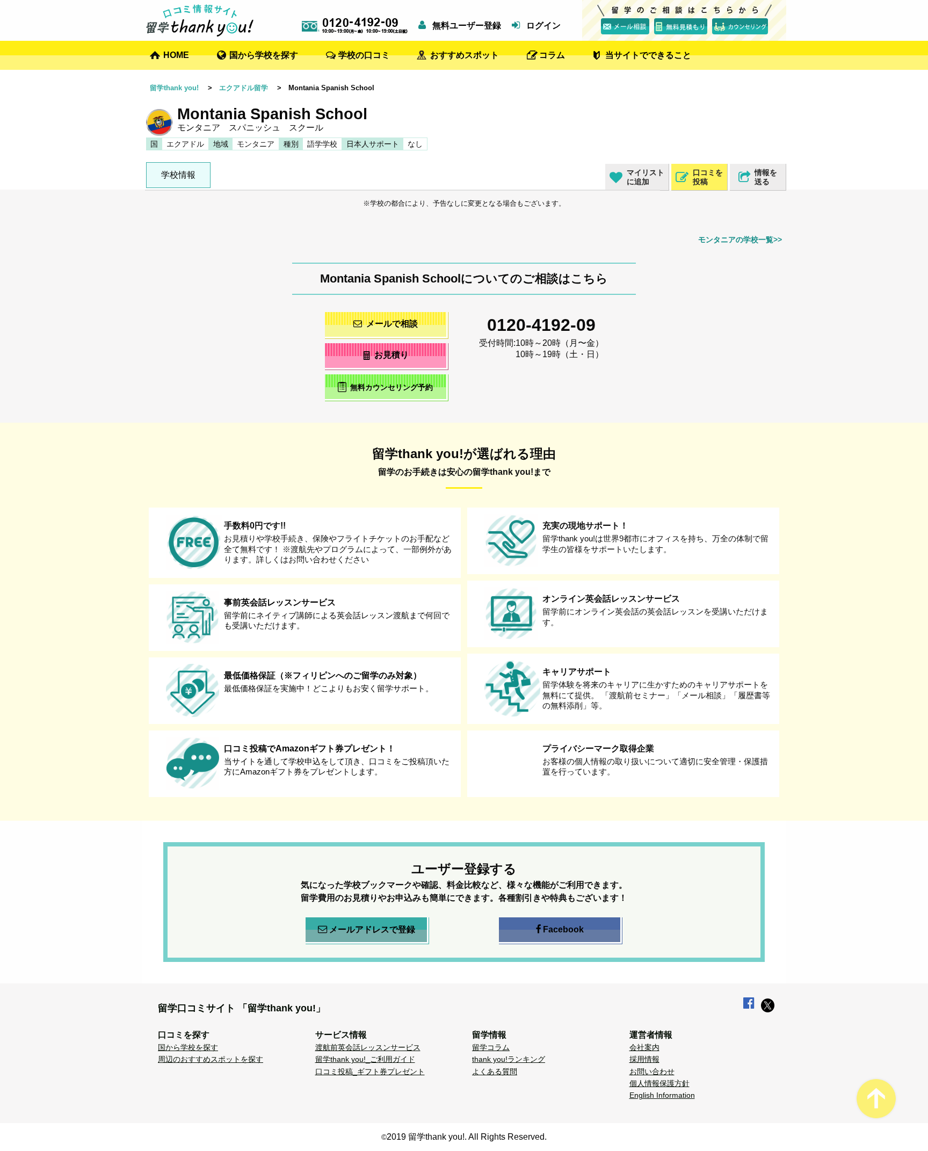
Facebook (563, 929)
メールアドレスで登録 (372, 929)
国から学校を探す (263, 55)
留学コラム (491, 1047)
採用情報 (644, 1059)
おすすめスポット (464, 55)
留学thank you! (174, 88)
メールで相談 (392, 323)
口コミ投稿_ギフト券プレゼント (370, 1071)
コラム (552, 55)
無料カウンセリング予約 (391, 387)
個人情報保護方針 (659, 1083)
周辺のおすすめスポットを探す (210, 1059)
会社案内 (644, 1047)
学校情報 (178, 174)
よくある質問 (494, 1071)
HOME (176, 55)
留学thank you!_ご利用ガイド (365, 1059)
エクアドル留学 (243, 88)
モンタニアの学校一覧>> (740, 239)
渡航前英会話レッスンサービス (368, 1047)
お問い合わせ (652, 1071)
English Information (662, 1095)
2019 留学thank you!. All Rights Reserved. (467, 1136)
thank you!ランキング (508, 1059)
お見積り (391, 354)
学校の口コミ (364, 55)
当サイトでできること (648, 55)
